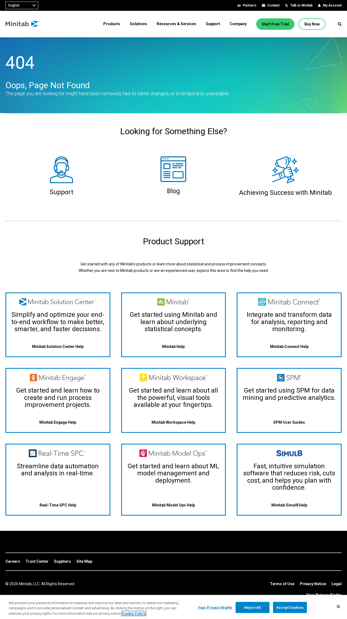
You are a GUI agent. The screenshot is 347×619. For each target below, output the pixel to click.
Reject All (252, 607)
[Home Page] (22, 24)
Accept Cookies (290, 607)
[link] (12, 561)
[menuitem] (111, 24)
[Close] (338, 607)
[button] (340, 24)
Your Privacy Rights (215, 607)
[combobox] (21, 5)
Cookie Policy (134, 613)
